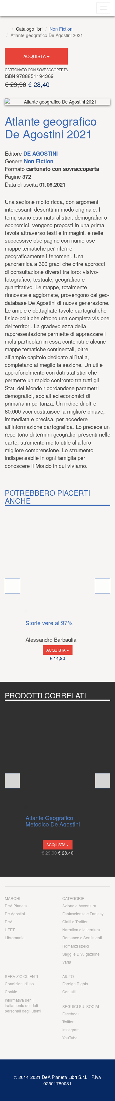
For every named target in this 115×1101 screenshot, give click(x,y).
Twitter (67, 1021)
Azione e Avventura (79, 905)
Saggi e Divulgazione (81, 954)
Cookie (11, 991)
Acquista (35, 56)
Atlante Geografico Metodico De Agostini (53, 821)
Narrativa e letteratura (81, 929)
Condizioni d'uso (19, 983)
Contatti (69, 991)
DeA (8, 921)
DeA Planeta (16, 905)
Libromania (15, 937)
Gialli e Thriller (75, 921)
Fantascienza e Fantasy (82, 913)
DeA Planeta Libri (36, 8)
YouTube (70, 1037)
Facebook (71, 1013)
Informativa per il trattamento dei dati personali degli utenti (23, 1005)
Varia (66, 962)
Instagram (71, 1029)
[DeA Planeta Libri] (7, 29)
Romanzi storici (75, 946)
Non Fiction (61, 29)
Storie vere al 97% (49, 623)
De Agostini (40, 153)
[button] (12, 585)
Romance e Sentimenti (82, 937)
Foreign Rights (75, 983)
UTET (10, 929)
